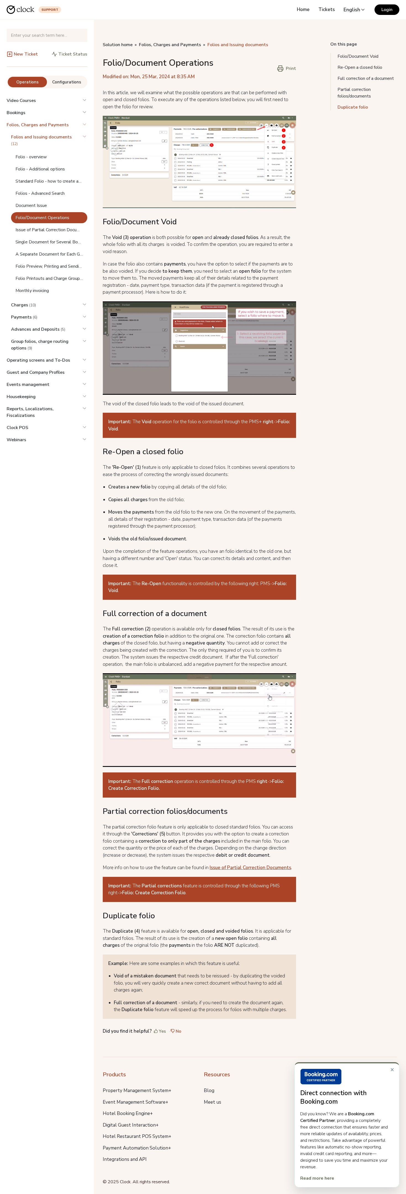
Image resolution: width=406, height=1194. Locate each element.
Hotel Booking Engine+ (128, 1113)
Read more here (317, 1178)
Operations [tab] (27, 82)
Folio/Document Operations (42, 218)
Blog (209, 1090)
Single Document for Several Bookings (51, 242)
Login (386, 10)
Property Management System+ (137, 1090)
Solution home (118, 45)
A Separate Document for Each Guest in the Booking (51, 254)
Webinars (16, 440)
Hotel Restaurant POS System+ (137, 1136)
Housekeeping (21, 397)
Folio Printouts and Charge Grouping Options (51, 278)
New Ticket (26, 54)
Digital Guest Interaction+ (131, 1125)
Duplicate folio (353, 107)
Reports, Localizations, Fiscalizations (30, 412)
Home (303, 9)
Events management (28, 385)
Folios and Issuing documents (237, 45)
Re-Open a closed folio (360, 67)
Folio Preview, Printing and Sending (49, 266)
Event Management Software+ (135, 1102)
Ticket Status (72, 54)
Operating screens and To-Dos (38, 360)
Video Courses (21, 101)
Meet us (212, 1102)
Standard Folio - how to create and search (51, 181)
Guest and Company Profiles (36, 372)
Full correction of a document (366, 78)
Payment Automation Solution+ (137, 1148)
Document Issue (31, 205)
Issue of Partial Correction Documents (51, 230)
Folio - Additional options (40, 169)
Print (291, 68)
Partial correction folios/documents (354, 92)
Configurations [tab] (66, 82)
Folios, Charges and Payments (38, 125)
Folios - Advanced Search (40, 193)
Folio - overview (31, 157)
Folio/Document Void (358, 56)
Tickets (326, 9)
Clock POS (17, 428)
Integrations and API (125, 1159)
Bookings (16, 113)
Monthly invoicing (32, 291)
